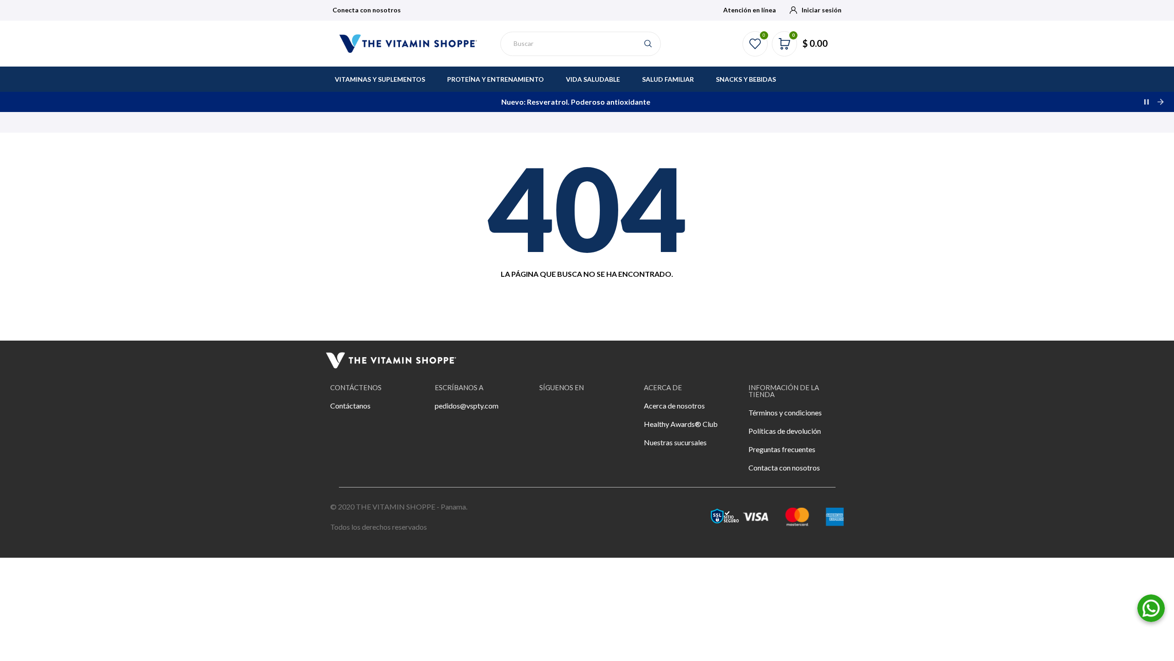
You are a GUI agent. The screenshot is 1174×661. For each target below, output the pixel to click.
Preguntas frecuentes (781, 449)
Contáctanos (350, 405)
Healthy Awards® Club (681, 424)
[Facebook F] (550, 411)
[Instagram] (576, 411)
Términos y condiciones (785, 412)
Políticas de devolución (784, 430)
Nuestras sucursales (675, 442)
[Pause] (1146, 101)
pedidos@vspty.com (466, 405)
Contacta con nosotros (784, 467)
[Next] (1160, 101)
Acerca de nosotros (674, 405)
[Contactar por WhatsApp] (1151, 607)
